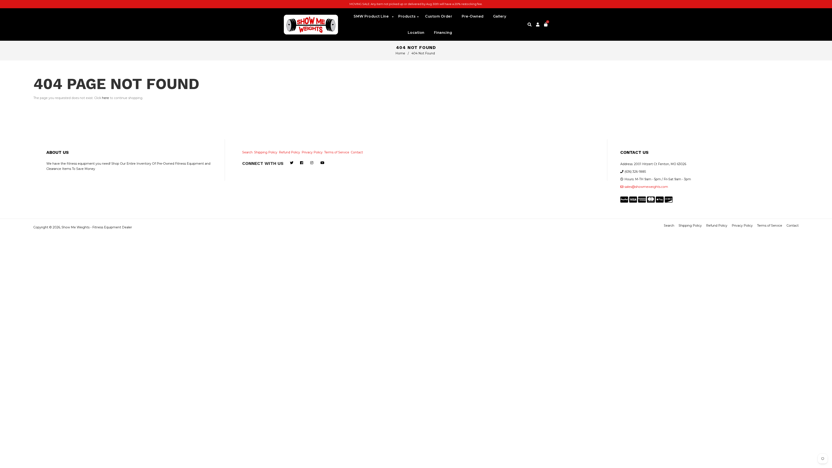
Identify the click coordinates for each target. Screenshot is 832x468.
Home (400, 53)
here (105, 98)
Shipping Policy (265, 152)
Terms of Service (336, 152)
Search (247, 152)
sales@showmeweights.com (646, 187)
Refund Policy (289, 152)
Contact (357, 152)
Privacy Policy (312, 152)
